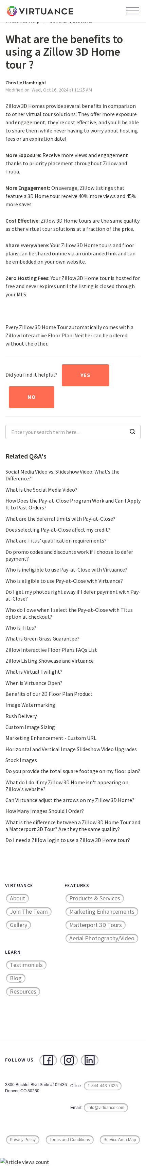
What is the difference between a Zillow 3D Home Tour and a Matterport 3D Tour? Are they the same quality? (72, 825)
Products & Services (94, 898)
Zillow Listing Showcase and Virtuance (49, 660)
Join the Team (29, 911)
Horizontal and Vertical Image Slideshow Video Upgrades (71, 749)
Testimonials (26, 965)
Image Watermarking (30, 704)
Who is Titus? (20, 627)
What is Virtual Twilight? (33, 671)
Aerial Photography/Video (101, 938)
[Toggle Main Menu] (132, 11)
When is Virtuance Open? (33, 682)
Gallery (18, 925)
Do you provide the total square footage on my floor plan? (72, 771)
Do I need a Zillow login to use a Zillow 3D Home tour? (67, 840)
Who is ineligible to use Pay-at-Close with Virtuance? (66, 569)
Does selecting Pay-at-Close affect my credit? (57, 529)
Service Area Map (120, 1139)
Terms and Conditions (70, 1139)
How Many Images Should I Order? (44, 810)
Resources (23, 991)
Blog (16, 978)
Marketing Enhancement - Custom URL (50, 737)
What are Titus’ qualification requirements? (56, 540)
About (17, 898)
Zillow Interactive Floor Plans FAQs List (51, 649)
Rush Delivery (21, 716)
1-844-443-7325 (103, 1085)
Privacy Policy (23, 1139)
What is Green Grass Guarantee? (42, 638)
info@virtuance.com (106, 1107)
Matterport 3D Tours (95, 925)
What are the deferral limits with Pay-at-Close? (60, 518)
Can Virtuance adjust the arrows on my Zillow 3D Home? (69, 800)
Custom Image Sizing (30, 727)
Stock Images (21, 760)
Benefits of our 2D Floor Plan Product (49, 693)
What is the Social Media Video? (41, 489)
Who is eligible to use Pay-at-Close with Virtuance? (64, 580)
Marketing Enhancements (101, 911)
